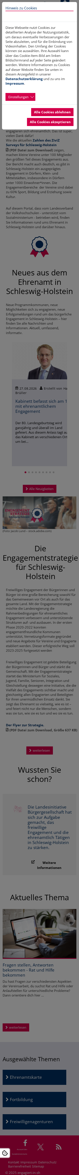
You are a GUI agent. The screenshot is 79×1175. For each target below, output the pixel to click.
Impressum (14, 83)
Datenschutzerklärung (24, 79)
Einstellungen (18, 97)
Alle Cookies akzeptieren (50, 122)
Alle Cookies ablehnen (52, 112)
